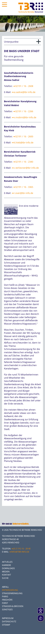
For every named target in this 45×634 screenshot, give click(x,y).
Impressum (7, 618)
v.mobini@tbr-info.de (25, 117)
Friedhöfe (7, 599)
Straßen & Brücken (12, 606)
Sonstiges (7, 609)
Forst (5, 603)
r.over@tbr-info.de (23, 193)
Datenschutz (9, 621)
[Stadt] (11, 215)
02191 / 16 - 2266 (24, 111)
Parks (5, 596)
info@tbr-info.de (20, 551)
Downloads (8, 568)
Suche (5, 578)
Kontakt (6, 574)
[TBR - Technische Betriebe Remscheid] (30, 8)
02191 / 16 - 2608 (24, 86)
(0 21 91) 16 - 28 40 (21, 548)
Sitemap (6, 624)
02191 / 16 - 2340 (24, 161)
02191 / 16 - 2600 (24, 136)
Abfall (5, 586)
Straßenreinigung (12, 593)
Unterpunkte (11, 41)
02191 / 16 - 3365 (24, 186)
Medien (6, 571)
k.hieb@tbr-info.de (23, 142)
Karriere (6, 565)
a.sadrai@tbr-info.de (24, 92)
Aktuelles (7, 561)
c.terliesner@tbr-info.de (26, 167)
